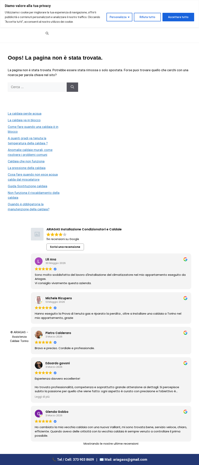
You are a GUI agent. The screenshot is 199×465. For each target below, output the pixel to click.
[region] (99, 13)
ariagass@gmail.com (130, 459)
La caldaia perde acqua (24, 113)
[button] (47, 33)
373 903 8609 (83, 459)
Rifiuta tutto (147, 17)
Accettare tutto (178, 17)
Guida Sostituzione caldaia (27, 186)
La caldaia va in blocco (24, 120)
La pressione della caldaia (26, 168)
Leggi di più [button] (42, 397)
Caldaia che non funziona (26, 161)
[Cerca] (72, 87)
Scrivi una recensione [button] (65, 247)
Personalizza (118, 17)
